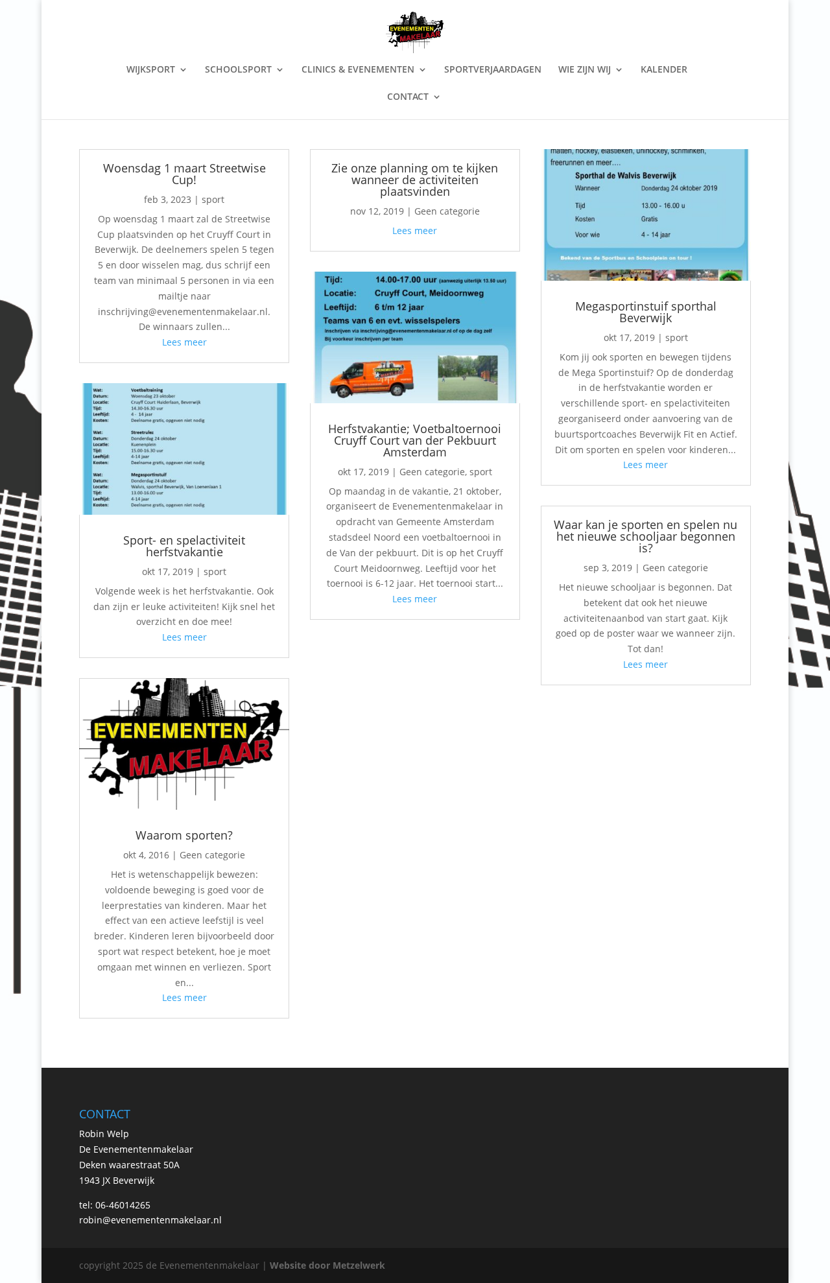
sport (213, 199)
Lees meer (184, 342)
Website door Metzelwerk (327, 1265)
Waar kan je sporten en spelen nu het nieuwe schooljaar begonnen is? (645, 536)
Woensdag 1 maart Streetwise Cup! (184, 173)
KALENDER (664, 70)
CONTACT (408, 97)
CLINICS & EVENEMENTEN (358, 70)
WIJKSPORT (150, 70)
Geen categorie (212, 855)
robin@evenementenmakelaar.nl (150, 1220)
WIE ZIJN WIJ (584, 70)
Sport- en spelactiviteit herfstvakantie (184, 545)
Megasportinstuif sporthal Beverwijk (646, 311)
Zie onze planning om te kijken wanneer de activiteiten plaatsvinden (414, 179)
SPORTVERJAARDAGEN (492, 70)
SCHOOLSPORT (238, 70)
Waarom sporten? (184, 835)
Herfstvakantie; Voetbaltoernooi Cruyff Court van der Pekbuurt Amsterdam (414, 440)
